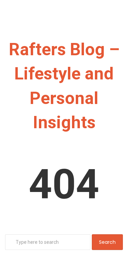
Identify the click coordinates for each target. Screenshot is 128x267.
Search (107, 242)
